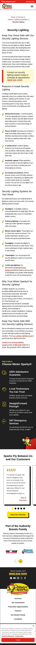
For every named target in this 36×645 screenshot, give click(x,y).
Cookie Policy (19, 636)
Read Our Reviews (18, 515)
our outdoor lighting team (22, 336)
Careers (18, 611)
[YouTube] (14, 578)
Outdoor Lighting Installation (18, 19)
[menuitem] (18, 598)
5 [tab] (23, 508)
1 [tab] (12, 508)
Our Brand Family (18, 615)
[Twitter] (21, 578)
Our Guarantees (18, 603)
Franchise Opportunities (18, 607)
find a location (30, 1)
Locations (18, 619)
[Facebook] (25, 578)
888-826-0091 (20, 345)
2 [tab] (15, 508)
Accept (18, 640)
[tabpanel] (17, 485)
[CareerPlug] (11, 578)
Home (13, 17)
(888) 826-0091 (18, 573)
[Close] (33, 626)
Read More (23, 500)
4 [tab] (21, 508)
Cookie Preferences (7, 636)
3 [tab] (18, 508)
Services (20, 17)
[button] (32, 6)
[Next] (20, 561)
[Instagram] (18, 578)
